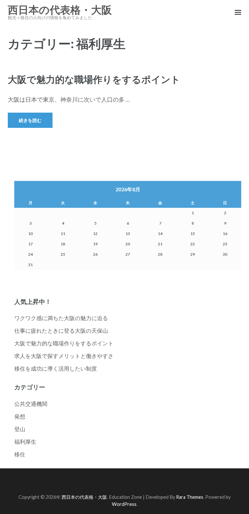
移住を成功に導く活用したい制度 (55, 368)
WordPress (124, 504)
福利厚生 (25, 441)
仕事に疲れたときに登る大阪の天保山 (61, 330)
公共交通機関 (30, 403)
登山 (19, 429)
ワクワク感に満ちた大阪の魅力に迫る (61, 318)
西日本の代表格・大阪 (60, 10)
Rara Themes (189, 497)
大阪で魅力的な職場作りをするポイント (94, 79)
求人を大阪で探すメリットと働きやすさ (63, 355)
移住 (19, 454)
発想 (19, 416)
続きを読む (30, 120)
